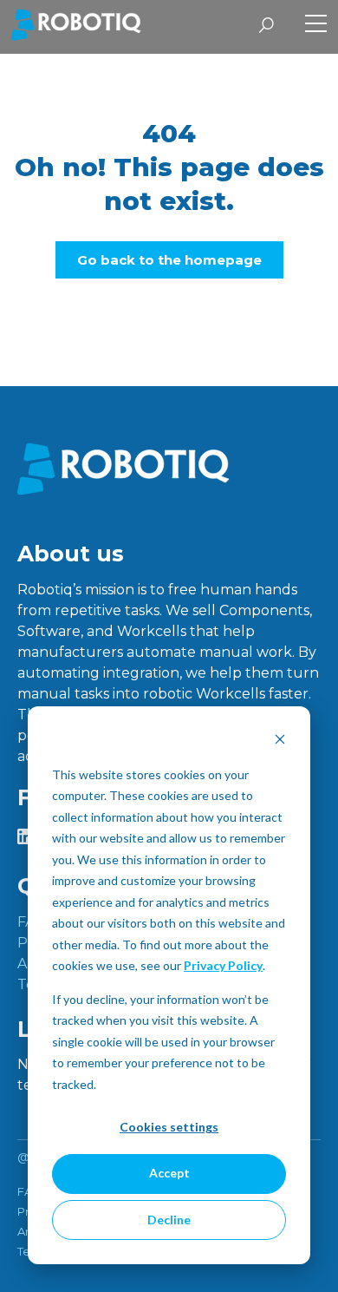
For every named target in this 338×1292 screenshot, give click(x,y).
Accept (169, 1172)
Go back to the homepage (169, 260)
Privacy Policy (223, 965)
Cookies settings (169, 1126)
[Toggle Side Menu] (316, 25)
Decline (169, 1219)
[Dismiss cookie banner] (280, 741)
